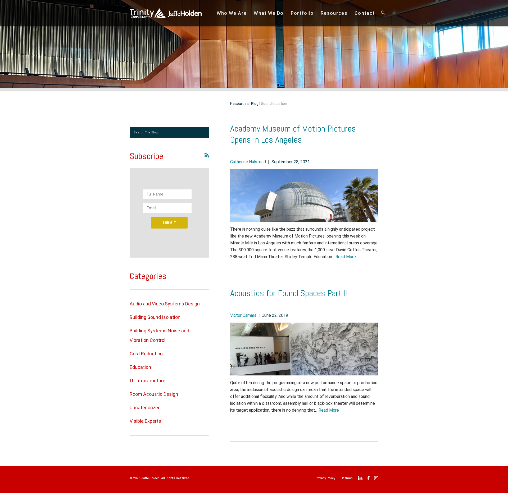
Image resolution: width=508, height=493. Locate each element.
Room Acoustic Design (154, 394)
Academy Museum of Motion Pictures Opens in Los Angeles (293, 134)
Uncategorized (145, 407)
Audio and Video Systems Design (165, 303)
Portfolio (302, 13)
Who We (232, 13)
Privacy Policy (325, 478)
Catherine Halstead (248, 161)
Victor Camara (243, 315)
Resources (334, 13)
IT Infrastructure (147, 380)
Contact (365, 13)
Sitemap (346, 478)
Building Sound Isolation (155, 317)
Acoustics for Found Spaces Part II (289, 293)
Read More (345, 256)
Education (140, 367)
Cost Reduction (146, 353)
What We (269, 13)
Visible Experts (145, 421)
